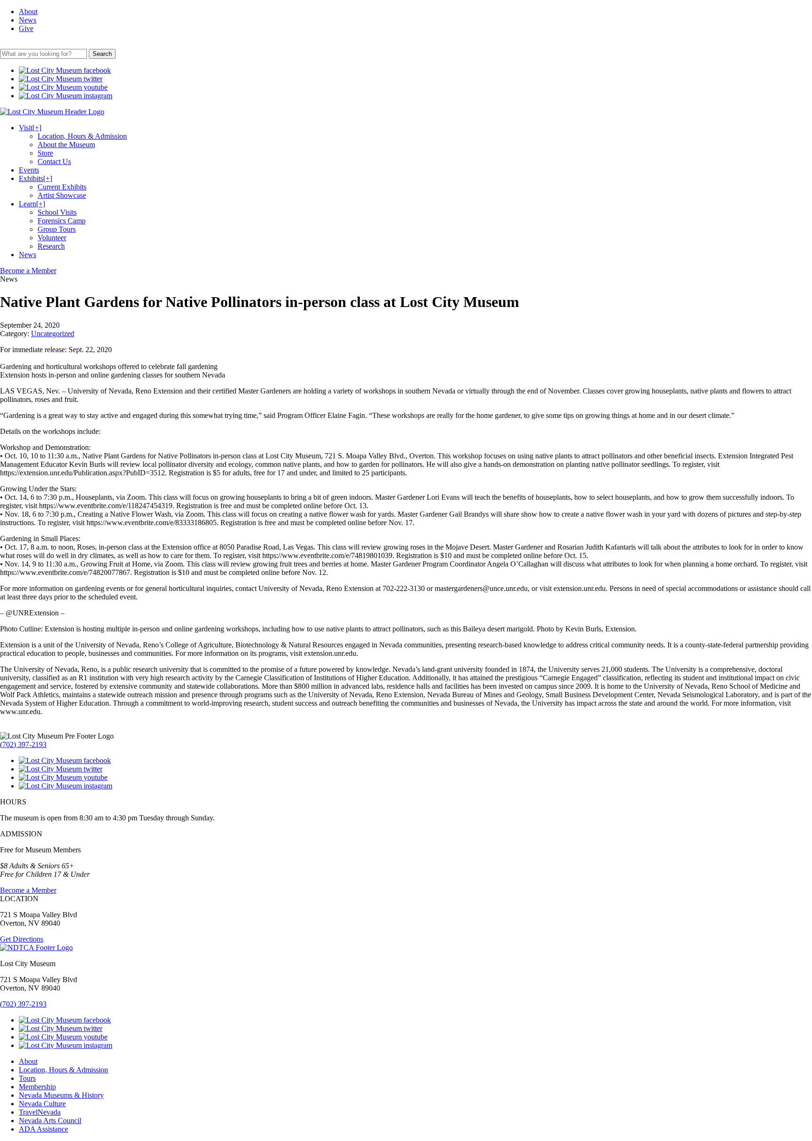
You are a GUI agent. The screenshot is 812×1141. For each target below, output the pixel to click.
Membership (37, 1087)
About (28, 12)
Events (29, 170)
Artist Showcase (62, 195)
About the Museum (66, 145)
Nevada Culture (42, 1104)
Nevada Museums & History (61, 1095)
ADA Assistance (43, 1129)
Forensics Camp (62, 221)
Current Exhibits (62, 187)
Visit (30, 128)
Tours (27, 1078)
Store (45, 153)
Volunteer (52, 238)
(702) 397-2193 (23, 744)
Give (26, 28)
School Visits (57, 212)
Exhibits (35, 178)
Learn (32, 204)
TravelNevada (40, 1112)
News (27, 20)
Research (51, 246)
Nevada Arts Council (50, 1121)
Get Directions (21, 939)
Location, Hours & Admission (82, 136)
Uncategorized (52, 334)
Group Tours (57, 229)
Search (102, 53)
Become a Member (28, 271)
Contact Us (54, 161)
